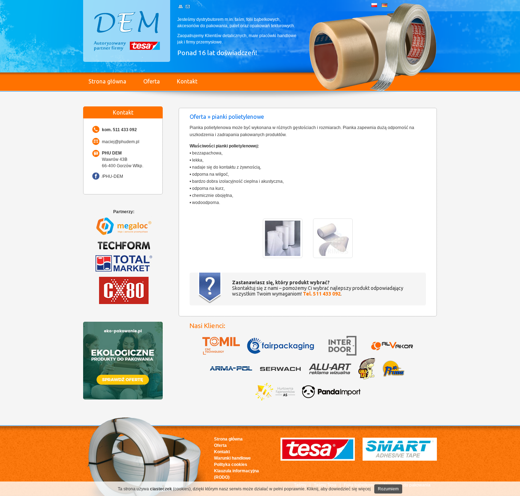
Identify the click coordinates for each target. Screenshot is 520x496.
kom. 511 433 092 (119, 129)
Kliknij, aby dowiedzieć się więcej (339, 488)
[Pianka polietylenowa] (283, 256)
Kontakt (187, 81)
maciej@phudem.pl (120, 141)
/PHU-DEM (112, 176)
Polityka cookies (230, 464)
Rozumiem (388, 488)
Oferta (151, 81)
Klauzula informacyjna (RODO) (236, 474)
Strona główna (107, 81)
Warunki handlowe (232, 458)
